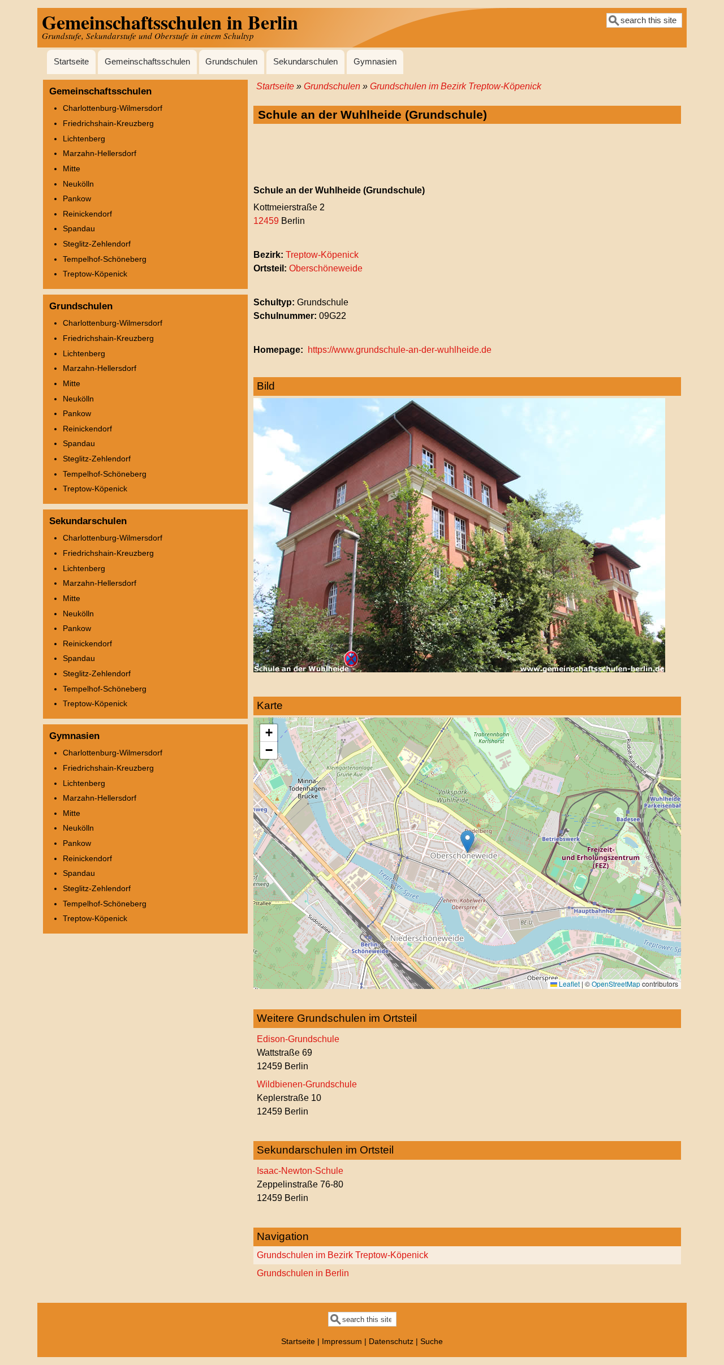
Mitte (71, 168)
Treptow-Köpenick (322, 255)
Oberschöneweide (326, 268)
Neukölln (78, 183)
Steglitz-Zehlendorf (97, 243)
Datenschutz (391, 1341)
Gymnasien (375, 61)
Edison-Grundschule (298, 1039)
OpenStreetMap (616, 983)
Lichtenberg (84, 138)
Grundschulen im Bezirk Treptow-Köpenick (455, 86)
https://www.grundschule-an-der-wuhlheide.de (400, 350)
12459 (266, 221)
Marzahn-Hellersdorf (99, 153)
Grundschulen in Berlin (303, 1273)
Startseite (71, 61)
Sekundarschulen (305, 61)
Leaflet (568, 983)
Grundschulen (231, 61)
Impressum (342, 1341)
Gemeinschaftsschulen (147, 61)
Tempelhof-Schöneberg (104, 259)
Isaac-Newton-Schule (300, 1171)
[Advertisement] (467, 154)
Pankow (77, 198)
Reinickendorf (87, 213)
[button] (467, 841)
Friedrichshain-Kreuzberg (108, 123)
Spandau (79, 228)
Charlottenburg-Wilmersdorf (112, 108)
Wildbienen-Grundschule (307, 1084)
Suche (431, 1341)
